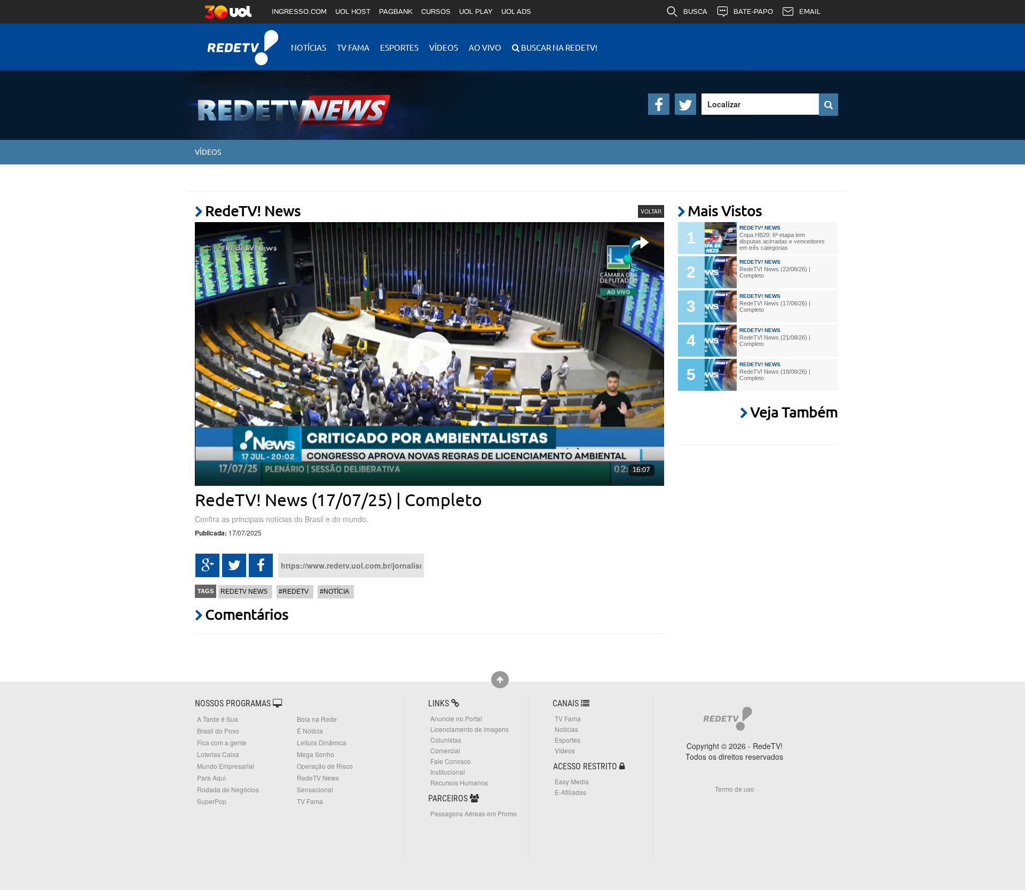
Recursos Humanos (459, 782)
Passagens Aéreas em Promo (473, 813)
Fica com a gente (222, 742)
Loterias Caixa (218, 754)
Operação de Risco (325, 765)
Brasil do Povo (218, 730)
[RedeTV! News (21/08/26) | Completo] (721, 341)
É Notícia (310, 730)
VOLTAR (651, 211)
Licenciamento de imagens (469, 729)
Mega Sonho (315, 754)
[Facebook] (658, 104)
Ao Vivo (485, 47)
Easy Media (572, 781)
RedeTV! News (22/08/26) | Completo (774, 272)
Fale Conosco (450, 761)
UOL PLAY (476, 11)
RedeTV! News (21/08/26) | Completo (774, 340)
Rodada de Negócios (228, 789)
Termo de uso (734, 788)
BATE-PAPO (753, 11)
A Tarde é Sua (217, 718)
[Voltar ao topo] (500, 679)
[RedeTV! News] (277, 101)
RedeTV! (243, 40)
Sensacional (315, 789)
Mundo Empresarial (225, 765)
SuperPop (211, 801)
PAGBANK (396, 11)
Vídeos (443, 47)
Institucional (447, 771)
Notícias (308, 47)
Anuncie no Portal (456, 718)
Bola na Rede (317, 718)
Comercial (445, 750)
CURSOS (436, 11)
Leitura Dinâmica (321, 742)
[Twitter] (685, 104)
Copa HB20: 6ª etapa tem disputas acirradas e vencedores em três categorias (782, 241)
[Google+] (207, 565)
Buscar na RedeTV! (558, 47)
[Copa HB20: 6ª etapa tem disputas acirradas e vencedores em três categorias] (721, 238)
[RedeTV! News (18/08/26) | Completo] (721, 375)
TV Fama (353, 47)
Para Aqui (211, 777)
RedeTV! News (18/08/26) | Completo (774, 374)
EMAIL (810, 11)
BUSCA (695, 11)
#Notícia (334, 591)
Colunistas (445, 739)
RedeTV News (243, 591)
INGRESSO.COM (299, 11)
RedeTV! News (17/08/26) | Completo (774, 306)
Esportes (399, 47)
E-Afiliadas (570, 792)
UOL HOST (352, 11)
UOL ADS (516, 11)
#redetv (294, 591)
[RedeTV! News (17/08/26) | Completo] (721, 306)
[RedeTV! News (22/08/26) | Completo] (721, 272)
